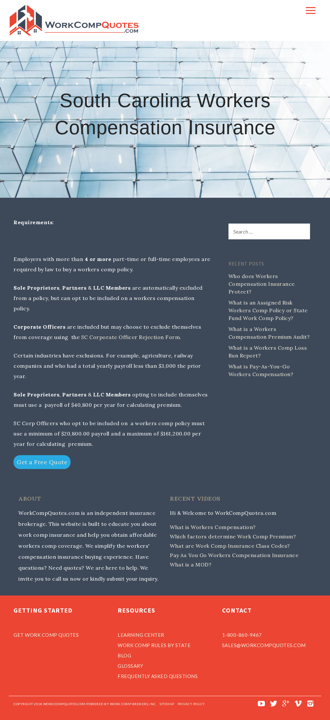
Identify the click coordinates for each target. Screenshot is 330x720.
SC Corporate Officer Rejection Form (130, 337)
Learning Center (141, 635)
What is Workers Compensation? (213, 527)
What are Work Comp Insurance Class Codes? (230, 546)
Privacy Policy (191, 704)
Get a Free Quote (42, 462)
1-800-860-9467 (242, 635)
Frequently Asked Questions (158, 676)
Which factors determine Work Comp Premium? (233, 536)
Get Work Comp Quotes (46, 635)
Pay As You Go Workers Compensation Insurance (234, 555)
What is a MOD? (190, 564)
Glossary (130, 666)
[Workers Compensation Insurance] (74, 33)
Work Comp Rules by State (154, 645)
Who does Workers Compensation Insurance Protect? (261, 284)
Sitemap (167, 704)
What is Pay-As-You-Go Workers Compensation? (261, 370)
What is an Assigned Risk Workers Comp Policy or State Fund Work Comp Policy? (268, 310)
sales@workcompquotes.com (264, 645)
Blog (124, 655)
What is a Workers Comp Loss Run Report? (267, 352)
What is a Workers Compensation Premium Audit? (269, 333)
